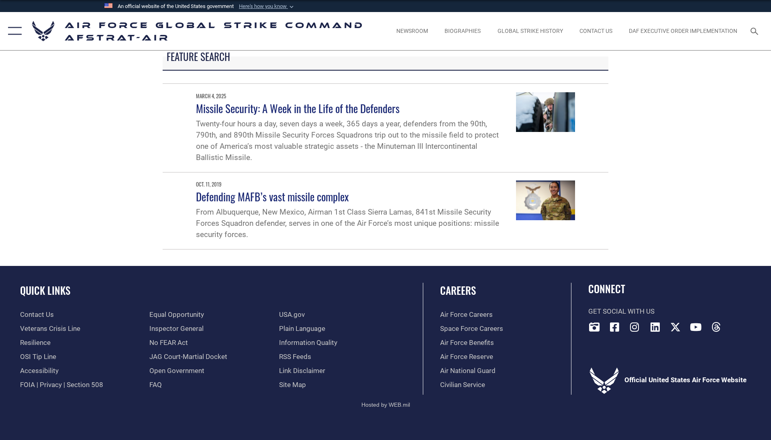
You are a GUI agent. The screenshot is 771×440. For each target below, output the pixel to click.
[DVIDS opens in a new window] (594, 327)
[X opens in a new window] (675, 327)
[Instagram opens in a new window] (635, 327)
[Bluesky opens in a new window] (736, 325)
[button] (267, 6)
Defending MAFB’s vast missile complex (272, 197)
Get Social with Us (621, 311)
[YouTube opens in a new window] (696, 327)
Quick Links (45, 290)
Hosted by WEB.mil (385, 404)
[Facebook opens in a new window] (614, 327)
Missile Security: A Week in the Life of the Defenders (298, 108)
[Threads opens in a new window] (716, 327)
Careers (458, 290)
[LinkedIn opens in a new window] (655, 327)
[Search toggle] (755, 31)
